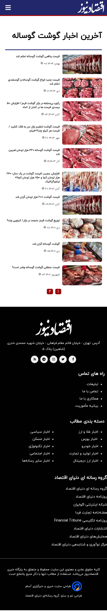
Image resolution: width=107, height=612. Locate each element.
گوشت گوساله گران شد (46, 244)
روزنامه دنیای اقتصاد (91, 496)
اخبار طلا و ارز (88, 431)
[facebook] (73, 359)
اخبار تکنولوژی (39, 446)
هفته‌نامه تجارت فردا (91, 512)
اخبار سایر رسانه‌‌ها (36, 460)
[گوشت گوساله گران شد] (82, 252)
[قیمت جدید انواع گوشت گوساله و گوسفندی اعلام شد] (82, 88)
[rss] (35, 359)
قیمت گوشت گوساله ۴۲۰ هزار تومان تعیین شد (34, 152)
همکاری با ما (89, 398)
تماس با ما (90, 391)
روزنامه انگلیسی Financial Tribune (80, 520)
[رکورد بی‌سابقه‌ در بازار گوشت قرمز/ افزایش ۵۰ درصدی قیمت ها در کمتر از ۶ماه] (82, 111)
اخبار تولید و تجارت (83, 453)
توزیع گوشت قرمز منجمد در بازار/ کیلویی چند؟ (33, 220)
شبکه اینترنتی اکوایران (90, 504)
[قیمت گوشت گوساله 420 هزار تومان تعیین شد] (82, 158)
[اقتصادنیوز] (53, 328)
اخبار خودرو (90, 446)
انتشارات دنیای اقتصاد (90, 528)
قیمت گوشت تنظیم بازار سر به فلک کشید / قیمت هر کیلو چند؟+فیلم (34, 129)
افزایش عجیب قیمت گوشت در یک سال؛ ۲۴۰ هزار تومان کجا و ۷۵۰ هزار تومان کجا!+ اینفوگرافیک (33, 178)
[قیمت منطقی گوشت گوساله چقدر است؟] (82, 275)
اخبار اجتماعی (40, 453)
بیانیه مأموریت (86, 406)
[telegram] (44, 359)
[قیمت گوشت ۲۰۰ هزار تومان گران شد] (82, 205)
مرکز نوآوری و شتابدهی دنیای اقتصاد (79, 544)
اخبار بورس (89, 439)
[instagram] (53, 359)
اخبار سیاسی (40, 431)
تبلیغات (92, 384)
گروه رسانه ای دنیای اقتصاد (86, 488)
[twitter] (62, 359)
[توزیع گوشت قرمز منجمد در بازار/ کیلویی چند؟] (82, 228)
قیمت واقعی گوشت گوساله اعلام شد (38, 56)
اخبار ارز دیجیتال (85, 460)
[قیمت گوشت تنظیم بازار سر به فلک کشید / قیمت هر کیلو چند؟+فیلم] (82, 135)
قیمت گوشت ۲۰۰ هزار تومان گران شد (37, 197)
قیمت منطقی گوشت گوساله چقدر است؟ (36, 267)
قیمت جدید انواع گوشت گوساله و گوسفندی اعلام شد (34, 82)
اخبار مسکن (41, 439)
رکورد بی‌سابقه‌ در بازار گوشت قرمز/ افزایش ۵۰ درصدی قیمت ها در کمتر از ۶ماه (33, 105)
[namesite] (91, 7)
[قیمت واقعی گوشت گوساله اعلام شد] (82, 64)
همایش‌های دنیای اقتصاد (88, 536)
